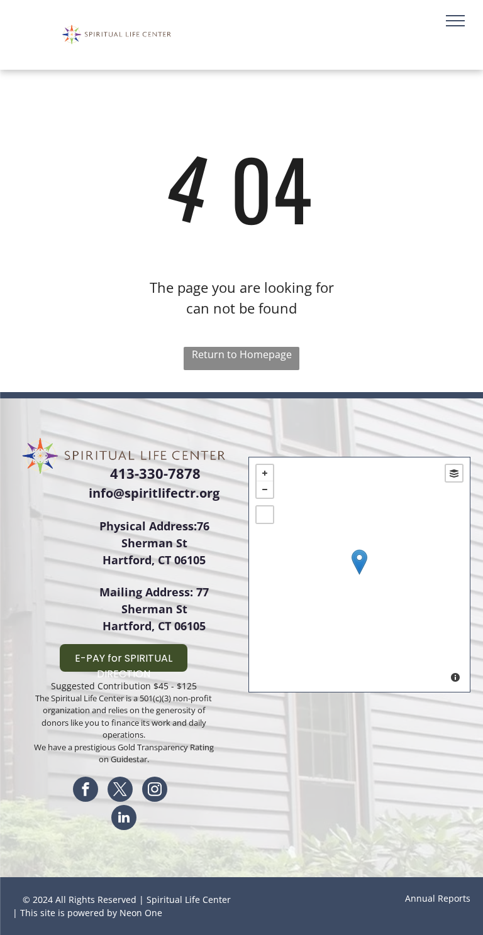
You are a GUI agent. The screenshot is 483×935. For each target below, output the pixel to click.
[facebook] (85, 791)
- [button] (265, 489)
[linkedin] (123, 819)
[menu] (455, 20)
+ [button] (265, 473)
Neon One (140, 913)
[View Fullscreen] (265, 514)
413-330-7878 (155, 473)
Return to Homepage (242, 354)
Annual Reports (437, 898)
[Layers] (454, 473)
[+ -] (359, 574)
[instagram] (154, 791)
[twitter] (120, 791)
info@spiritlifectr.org (154, 492)
